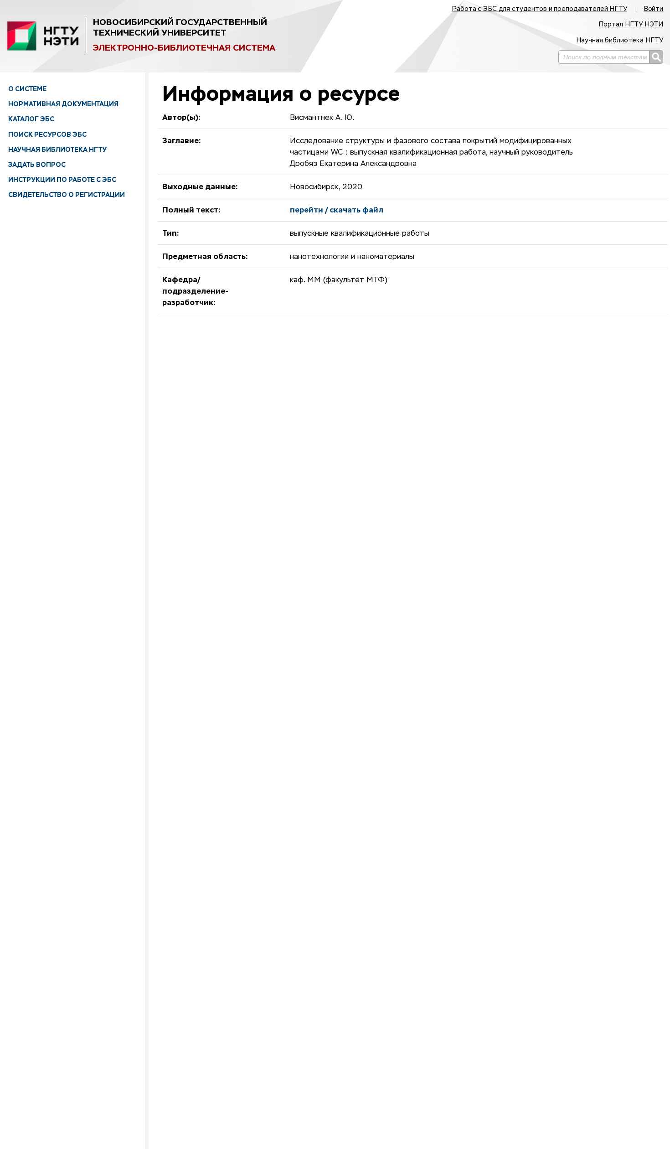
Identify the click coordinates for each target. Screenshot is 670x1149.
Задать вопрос (37, 164)
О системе (27, 89)
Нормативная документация (63, 104)
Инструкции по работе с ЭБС (62, 180)
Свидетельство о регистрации (66, 195)
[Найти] (656, 57)
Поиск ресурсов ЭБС (47, 134)
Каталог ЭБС (31, 119)
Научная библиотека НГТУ (57, 149)
